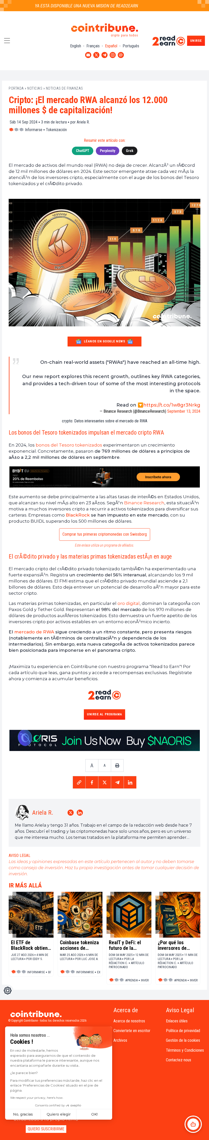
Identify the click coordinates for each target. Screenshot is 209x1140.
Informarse (33, 129)
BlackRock (78, 515)
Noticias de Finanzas (64, 88)
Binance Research (144, 502)
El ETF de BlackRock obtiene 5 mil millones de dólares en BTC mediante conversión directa (30, 945)
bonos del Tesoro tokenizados (69, 445)
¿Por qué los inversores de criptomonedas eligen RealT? (173, 945)
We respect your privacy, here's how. (36, 1098)
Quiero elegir (59, 1114)
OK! (94, 1114)
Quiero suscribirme (46, 1129)
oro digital (128, 603)
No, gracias (23, 1114)
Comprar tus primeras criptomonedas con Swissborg (104, 534)
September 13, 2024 (183, 411)
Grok (129, 151)
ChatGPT (82, 151)
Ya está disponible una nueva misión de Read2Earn (75, 5)
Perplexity (107, 151)
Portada (16, 88)
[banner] (104, 477)
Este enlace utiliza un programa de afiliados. (104, 545)
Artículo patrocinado (126, 965)
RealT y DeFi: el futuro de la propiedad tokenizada (125, 945)
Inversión (148, 980)
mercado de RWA (34, 631)
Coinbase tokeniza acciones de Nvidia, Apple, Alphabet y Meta (79, 945)
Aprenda (131, 980)
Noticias (34, 88)
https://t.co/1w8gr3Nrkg (171, 405)
